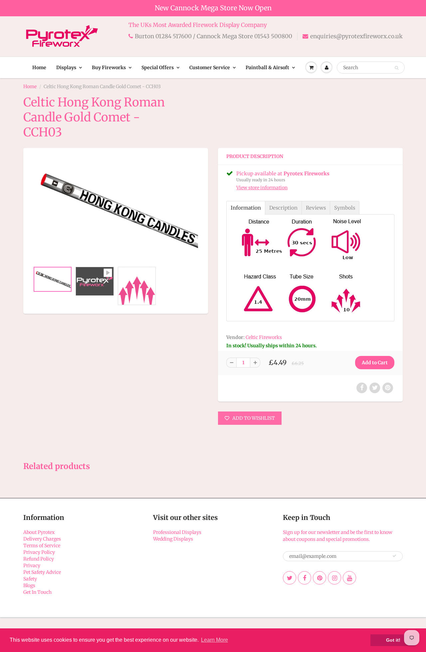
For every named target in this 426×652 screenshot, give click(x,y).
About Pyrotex (39, 532)
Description (283, 207)
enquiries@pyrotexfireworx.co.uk (356, 36)
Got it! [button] (393, 640)
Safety (30, 579)
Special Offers (157, 68)
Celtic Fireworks (264, 337)
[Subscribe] (394, 556)
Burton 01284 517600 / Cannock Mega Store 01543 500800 (213, 36)
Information (246, 207)
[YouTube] (349, 577)
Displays (66, 68)
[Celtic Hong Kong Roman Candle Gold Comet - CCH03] (116, 209)
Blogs (29, 585)
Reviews (316, 207)
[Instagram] (334, 577)
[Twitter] (289, 577)
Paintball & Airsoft (267, 68)
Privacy (31, 566)
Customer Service (209, 68)
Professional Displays (177, 532)
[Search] (396, 68)
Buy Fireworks (109, 68)
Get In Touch (37, 592)
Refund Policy (38, 559)
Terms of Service (41, 546)
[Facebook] (304, 577)
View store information (262, 188)
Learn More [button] (214, 640)
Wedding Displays (173, 539)
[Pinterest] (319, 577)
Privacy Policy (39, 552)
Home (39, 68)
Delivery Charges (42, 539)
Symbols (344, 207)
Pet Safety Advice (42, 572)
